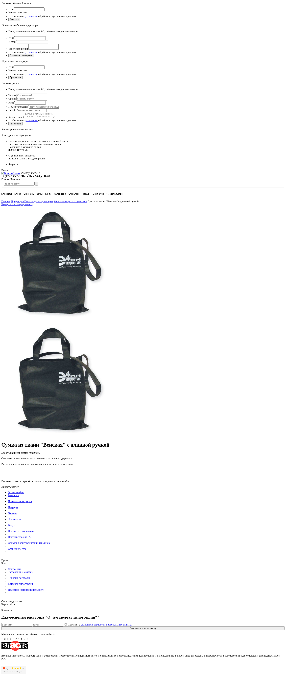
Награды (13, 507)
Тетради (85, 193)
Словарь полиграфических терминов (29, 542)
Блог (4, 563)
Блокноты (6, 193)
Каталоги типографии (20, 583)
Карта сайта (8, 604)
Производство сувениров (38, 201)
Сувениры (29, 193)
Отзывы (12, 513)
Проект (5, 560)
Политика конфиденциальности (26, 589)
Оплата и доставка (11, 601)
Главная (5, 201)
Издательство (115, 193)
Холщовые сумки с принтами (70, 201)
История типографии (20, 501)
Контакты (6, 610)
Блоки (17, 193)
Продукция (17, 201)
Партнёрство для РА (19, 537)
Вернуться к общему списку (17, 204)
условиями (31, 16)
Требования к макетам (20, 572)
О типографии (16, 492)
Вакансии (13, 495)
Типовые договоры (19, 577)
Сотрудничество (17, 548)
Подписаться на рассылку (143, 628)
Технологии (15, 519)
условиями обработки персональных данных (106, 624)
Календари (60, 193)
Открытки (74, 193)
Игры (40, 193)
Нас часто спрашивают (21, 531)
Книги (48, 193)
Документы (14, 569)
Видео (11, 525)
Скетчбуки (98, 193)
